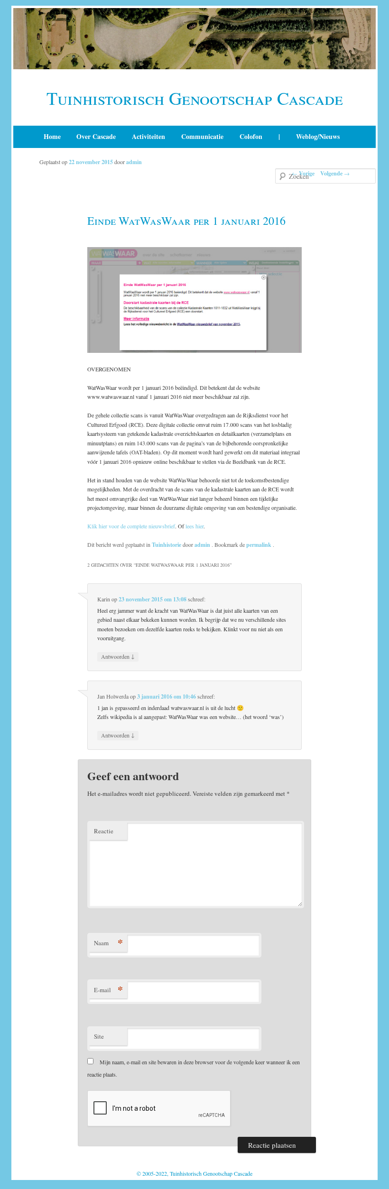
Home (52, 136)
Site (99, 1036)
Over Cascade (96, 136)
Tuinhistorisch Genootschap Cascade (194, 98)
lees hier (194, 526)
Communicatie (202, 136)
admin (134, 162)
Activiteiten (148, 136)
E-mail (108, 989)
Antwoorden (118, 656)
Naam (108, 942)
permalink (259, 545)
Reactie (103, 831)
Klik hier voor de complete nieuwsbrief (131, 526)
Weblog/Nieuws (318, 136)
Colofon (251, 136)
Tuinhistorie (166, 545)
